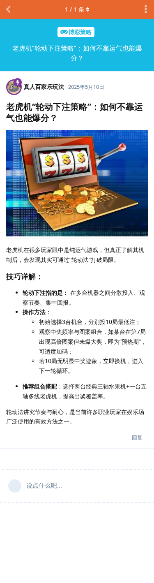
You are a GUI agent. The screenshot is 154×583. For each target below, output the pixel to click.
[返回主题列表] (8, 9)
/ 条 (74, 9)
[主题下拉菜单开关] (146, 9)
